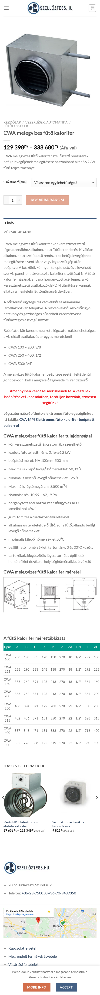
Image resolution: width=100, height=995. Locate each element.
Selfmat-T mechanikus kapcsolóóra (68, 824)
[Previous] (3, 807)
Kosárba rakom (47, 200)
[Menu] (6, 8)
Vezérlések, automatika (46, 122)
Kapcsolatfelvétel (22, 948)
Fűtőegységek (15, 126)
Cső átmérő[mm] (15, 182)
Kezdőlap (12, 122)
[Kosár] (92, 8)
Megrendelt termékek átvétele (32, 956)
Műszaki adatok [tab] (17, 232)
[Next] (96, 807)
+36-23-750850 (34, 893)
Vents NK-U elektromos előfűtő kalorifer (20, 824)
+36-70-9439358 (62, 893)
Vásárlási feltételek (23, 964)
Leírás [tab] (8, 223)
